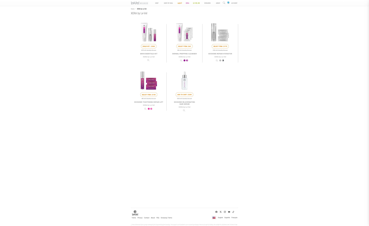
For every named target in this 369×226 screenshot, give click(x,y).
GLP (180, 3)
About (153, 218)
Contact (146, 218)
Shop (157, 3)
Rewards (207, 3)
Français (234, 217)
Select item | (184, 46)
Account (234, 3)
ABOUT (218, 3)
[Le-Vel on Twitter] (220, 212)
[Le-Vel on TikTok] (233, 212)
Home (133, 9)
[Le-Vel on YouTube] (229, 212)
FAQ (157, 218)
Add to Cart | (184, 95)
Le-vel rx (196, 3)
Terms (134, 218)
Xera (187, 3)
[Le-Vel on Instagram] (224, 212)
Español (227, 217)
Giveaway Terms (166, 218)
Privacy (140, 218)
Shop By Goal (168, 3)
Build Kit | (149, 46)
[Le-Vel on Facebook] (216, 212)
